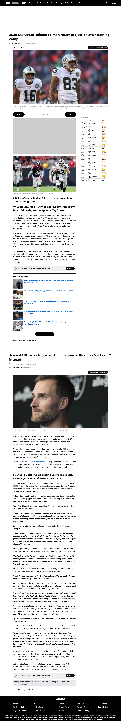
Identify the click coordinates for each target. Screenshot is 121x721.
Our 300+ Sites (82, 703)
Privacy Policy (64, 707)
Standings (59, 3)
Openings (37, 703)
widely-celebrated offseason (34, 462)
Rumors (42, 3)
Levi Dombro (17, 368)
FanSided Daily (18, 707)
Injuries (74, 3)
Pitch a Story (38, 707)
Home (15, 340)
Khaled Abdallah (18, 43)
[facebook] (106, 2)
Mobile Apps (102, 703)
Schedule (50, 3)
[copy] (24, 47)
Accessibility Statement (42, 711)
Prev (19, 114)
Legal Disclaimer (19, 711)
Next (70, 114)
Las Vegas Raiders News (27, 340)
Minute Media (13, 715)
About (15, 703)
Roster (67, 3)
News (31, 3)
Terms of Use (82, 707)
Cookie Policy (103, 707)
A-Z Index (62, 711)
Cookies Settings (83, 711)
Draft (36, 3)
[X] (110, 2)
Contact (62, 703)
